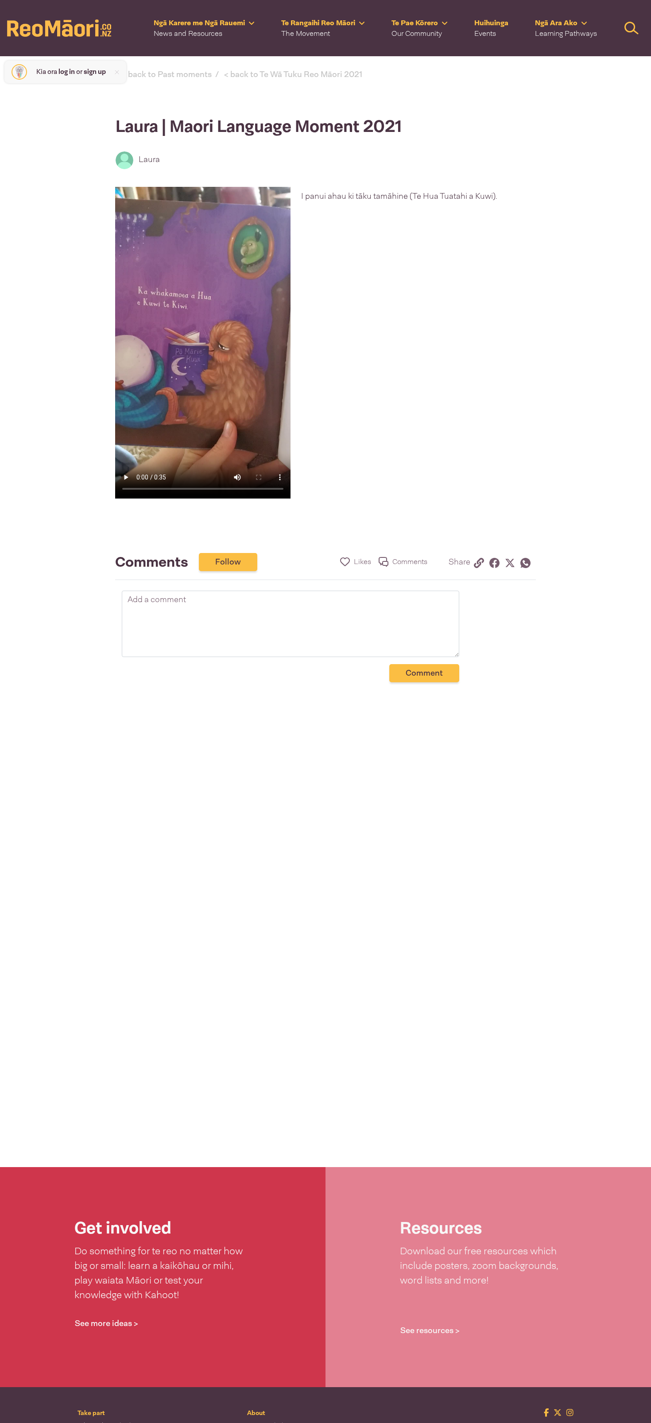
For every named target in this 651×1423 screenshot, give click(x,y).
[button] (204, 28)
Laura (149, 159)
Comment (424, 673)
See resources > (430, 1330)
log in (66, 71)
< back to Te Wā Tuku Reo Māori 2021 (293, 74)
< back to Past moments (167, 74)
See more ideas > (106, 1323)
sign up (95, 71)
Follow (228, 562)
